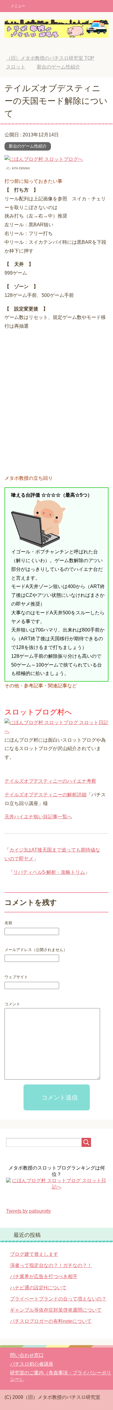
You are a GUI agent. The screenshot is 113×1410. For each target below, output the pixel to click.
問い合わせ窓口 (27, 1355)
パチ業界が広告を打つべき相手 (43, 1276)
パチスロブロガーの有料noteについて (51, 1321)
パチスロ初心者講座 (31, 1364)
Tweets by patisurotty (28, 1211)
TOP (50, 58)
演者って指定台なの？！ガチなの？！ (51, 1265)
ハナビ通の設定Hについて (38, 1287)
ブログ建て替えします (34, 1254)
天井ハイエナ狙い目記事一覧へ (38, 816)
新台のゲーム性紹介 (28, 146)
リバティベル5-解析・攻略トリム (49, 872)
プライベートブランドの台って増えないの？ (58, 1298)
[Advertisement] (56, 403)
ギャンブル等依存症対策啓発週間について (56, 1310)
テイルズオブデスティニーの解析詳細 (45, 794)
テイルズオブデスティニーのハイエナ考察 (50, 781)
